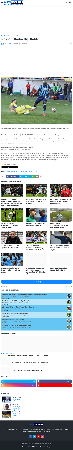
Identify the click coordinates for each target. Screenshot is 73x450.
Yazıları (18, 399)
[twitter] (34, 436)
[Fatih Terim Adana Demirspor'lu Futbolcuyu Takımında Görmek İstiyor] (37, 237)
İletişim (24, 447)
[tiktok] (18, 389)
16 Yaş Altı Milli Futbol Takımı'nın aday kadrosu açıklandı (30, 362)
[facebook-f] (30, 436)
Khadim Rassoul (23, 171)
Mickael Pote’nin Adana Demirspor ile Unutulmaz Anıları (10, 270)
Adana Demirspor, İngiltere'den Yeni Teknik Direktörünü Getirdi (59, 225)
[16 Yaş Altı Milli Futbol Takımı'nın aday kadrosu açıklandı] (6, 362)
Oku (8, 298)
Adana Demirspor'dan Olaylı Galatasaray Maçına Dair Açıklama (36, 201)
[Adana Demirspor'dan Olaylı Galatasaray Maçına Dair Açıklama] (37, 190)
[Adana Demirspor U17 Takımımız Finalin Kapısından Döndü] (36, 344)
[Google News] (8, 165)
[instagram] (42, 436)
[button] (2, 2)
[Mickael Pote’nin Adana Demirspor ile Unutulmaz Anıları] (12, 259)
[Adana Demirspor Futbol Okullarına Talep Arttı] (6, 370)
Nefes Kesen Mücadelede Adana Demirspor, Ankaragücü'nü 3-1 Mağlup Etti (36, 271)
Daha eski (68, 286)
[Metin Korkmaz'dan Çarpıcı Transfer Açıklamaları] (37, 215)
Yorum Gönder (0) (36, 282)
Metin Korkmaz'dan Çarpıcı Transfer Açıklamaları (35, 224)
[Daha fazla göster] (40, 176)
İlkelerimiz (42, 447)
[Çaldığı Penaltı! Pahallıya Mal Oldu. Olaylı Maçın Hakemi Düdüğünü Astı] (61, 190)
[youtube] (38, 436)
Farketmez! (15, 401)
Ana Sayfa (4, 35)
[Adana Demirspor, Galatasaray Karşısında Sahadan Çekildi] (12, 215)
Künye (49, 447)
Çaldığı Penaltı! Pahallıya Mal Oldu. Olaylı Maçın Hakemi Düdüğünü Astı (60, 201)
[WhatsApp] (33, 176)
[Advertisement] (36, 19)
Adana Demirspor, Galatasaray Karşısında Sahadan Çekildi (10, 225)
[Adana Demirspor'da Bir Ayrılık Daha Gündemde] (12, 237)
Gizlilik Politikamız (33, 447)
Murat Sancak (33, 171)
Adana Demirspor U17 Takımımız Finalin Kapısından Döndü (24, 356)
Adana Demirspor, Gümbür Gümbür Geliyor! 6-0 (59, 269)
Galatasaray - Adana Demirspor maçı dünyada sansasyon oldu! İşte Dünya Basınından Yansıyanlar (11, 202)
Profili (14, 399)
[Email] (37, 176)
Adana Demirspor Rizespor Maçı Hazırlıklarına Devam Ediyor (59, 248)
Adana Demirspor (13, 35)
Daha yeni (5, 286)
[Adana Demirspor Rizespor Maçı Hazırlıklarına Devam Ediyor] (61, 237)
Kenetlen (14, 415)
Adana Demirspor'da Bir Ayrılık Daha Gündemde (10, 247)
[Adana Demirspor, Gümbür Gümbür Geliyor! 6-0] (61, 259)
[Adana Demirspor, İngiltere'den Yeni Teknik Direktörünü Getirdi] (61, 215)
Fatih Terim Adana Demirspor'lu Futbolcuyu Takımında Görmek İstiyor (35, 248)
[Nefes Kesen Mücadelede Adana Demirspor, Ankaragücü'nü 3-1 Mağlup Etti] (37, 259)
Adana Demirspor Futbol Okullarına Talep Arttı (27, 370)
